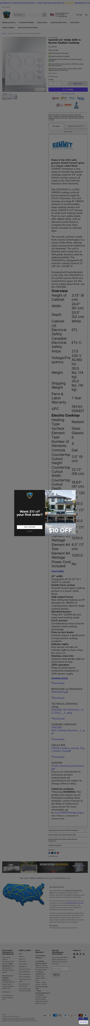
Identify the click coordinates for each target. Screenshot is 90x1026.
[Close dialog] (73, 492)
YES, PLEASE (29, 527)
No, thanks (30, 531)
